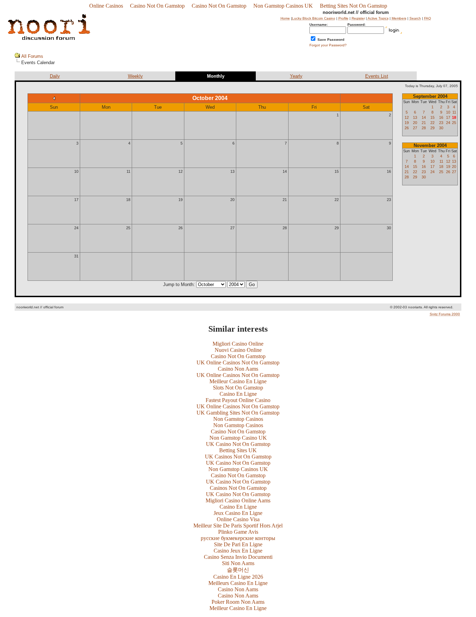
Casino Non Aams (238, 369)
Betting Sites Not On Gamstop (353, 6)
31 (76, 256)
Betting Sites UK (238, 450)
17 (76, 200)
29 (337, 228)
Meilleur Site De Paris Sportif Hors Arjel (238, 526)
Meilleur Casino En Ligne (238, 381)
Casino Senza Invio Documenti (238, 557)
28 (285, 228)
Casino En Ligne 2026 (238, 577)
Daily (55, 76)
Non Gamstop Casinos (238, 419)
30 (389, 228)
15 (337, 171)
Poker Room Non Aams (238, 602)
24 (76, 228)
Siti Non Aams (238, 563)
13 (232, 171)
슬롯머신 (238, 570)
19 (180, 200)
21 (285, 200)
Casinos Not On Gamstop (238, 488)
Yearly (296, 76)
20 (232, 200)
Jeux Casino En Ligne (238, 513)
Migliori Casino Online (238, 344)
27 (232, 228)
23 (389, 200)
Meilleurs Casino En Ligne (238, 583)
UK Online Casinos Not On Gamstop (238, 362)
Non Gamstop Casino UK (238, 438)
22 (337, 200)
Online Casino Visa (238, 519)
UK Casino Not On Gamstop (238, 444)
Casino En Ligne (238, 394)
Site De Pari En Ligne (238, 544)
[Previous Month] (54, 98)
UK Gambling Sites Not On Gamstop (238, 413)
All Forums (32, 56)
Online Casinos (106, 6)
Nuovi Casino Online (238, 350)
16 (389, 171)
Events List (376, 76)
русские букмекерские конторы (238, 538)
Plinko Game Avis (238, 532)
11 (128, 171)
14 (285, 171)
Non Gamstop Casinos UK (283, 6)
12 (180, 171)
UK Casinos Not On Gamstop (238, 457)
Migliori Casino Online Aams (238, 500)
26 (180, 228)
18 (128, 200)
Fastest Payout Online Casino (238, 400)
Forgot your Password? (328, 45)
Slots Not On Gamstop (238, 388)
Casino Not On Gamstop (157, 6)
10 (76, 171)
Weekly (135, 76)
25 (128, 228)
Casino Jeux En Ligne (238, 551)
